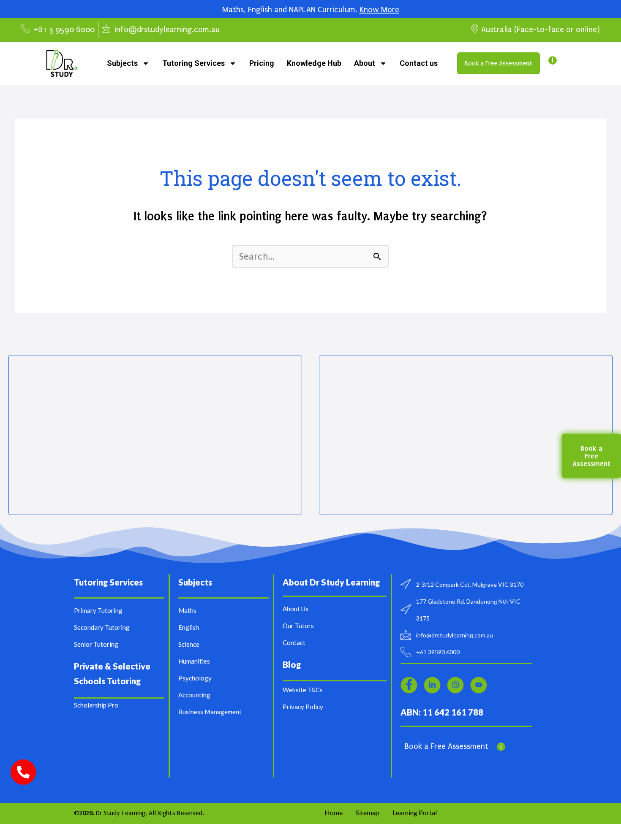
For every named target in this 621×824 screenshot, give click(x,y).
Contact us (419, 63)
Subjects (122, 63)
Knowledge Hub (314, 63)
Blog (292, 664)
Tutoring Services (193, 63)
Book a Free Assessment (446, 746)
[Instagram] (455, 685)
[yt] (478, 685)
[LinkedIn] (432, 685)
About (364, 63)
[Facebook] (408, 685)
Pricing (261, 63)
